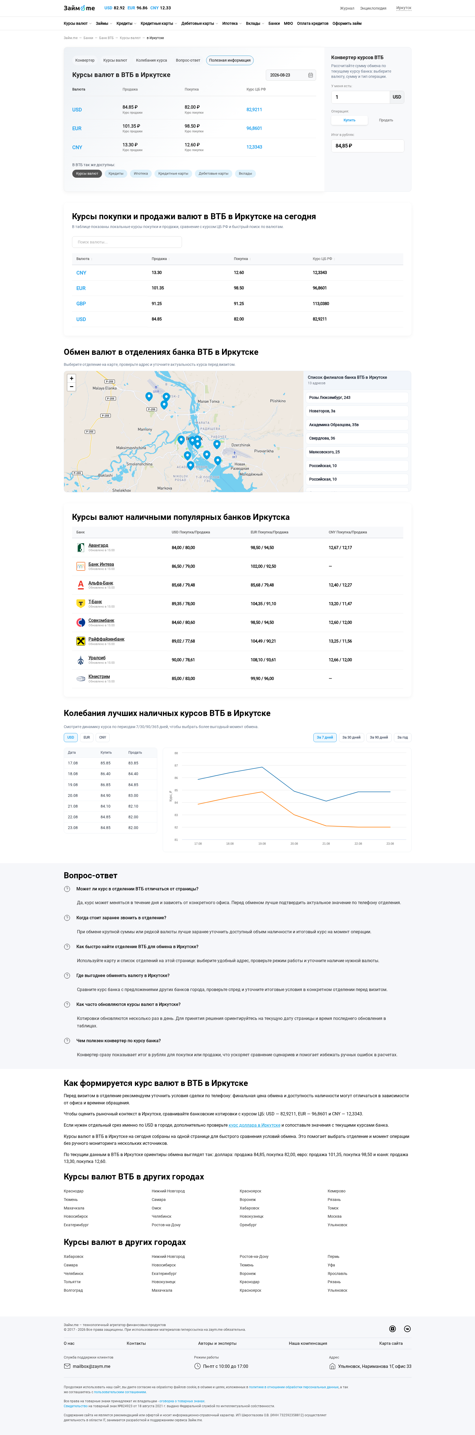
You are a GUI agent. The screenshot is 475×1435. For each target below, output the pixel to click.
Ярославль (337, 1273)
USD (108, 8)
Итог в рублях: (342, 135)
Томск (333, 1208)
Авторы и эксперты (217, 1343)
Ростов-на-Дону (166, 1225)
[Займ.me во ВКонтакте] (407, 1329)
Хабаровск (249, 1208)
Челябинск (162, 1216)
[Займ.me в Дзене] (392, 1329)
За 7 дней (325, 737)
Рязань (334, 1199)
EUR (131, 8)
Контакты (136, 1343)
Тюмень (71, 1199)
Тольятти (72, 1282)
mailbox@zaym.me (91, 1366)
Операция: (340, 111)
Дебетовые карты (197, 23)
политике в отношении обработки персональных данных (294, 1387)
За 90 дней (379, 737)
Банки (274, 23)
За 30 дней (352, 737)
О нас (69, 1343)
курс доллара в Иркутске (254, 1125)
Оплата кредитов (312, 23)
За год (402, 737)
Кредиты (124, 23)
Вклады (253, 23)
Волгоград (73, 1290)
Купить (349, 120)
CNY (154, 8)
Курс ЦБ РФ (256, 89)
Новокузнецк (252, 1216)
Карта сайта (391, 1343)
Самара (159, 1199)
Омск (156, 1208)
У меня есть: (341, 86)
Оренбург (248, 1225)
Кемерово (337, 1191)
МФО (288, 23)
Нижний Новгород (168, 1191)
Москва (335, 1216)
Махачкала (74, 1208)
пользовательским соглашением (120, 1392)
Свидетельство (76, 1406)
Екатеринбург (76, 1225)
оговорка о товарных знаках (182, 1401)
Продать (386, 120)
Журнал (347, 8)
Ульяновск (337, 1225)
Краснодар (74, 1191)
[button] (403, 8)
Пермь (333, 1256)
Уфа (331, 1265)
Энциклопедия (373, 8)
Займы (102, 23)
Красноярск (250, 1191)
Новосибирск (76, 1216)
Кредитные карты (157, 23)
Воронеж (248, 1199)
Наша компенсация (308, 1343)
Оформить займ (347, 23)
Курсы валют (76, 23)
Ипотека (230, 23)
